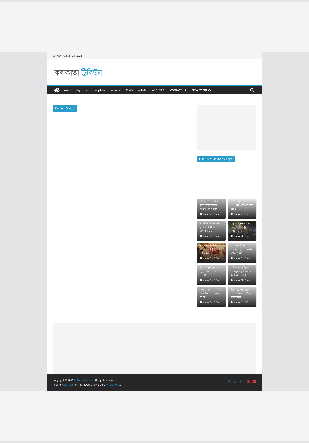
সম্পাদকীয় (142, 90)
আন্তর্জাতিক (100, 90)
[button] (119, 90)
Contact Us (178, 90)
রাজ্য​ (78, 90)
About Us (158, 90)
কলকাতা (67, 90)
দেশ (87, 90)
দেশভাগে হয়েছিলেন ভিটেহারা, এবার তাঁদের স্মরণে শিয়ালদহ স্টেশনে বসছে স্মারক (241, 291)
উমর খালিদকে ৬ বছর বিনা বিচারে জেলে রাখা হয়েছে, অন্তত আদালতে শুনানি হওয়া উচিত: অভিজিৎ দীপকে (211, 289)
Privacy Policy (201, 90)
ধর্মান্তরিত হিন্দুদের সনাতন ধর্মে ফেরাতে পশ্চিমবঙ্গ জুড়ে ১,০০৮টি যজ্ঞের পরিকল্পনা (241, 247)
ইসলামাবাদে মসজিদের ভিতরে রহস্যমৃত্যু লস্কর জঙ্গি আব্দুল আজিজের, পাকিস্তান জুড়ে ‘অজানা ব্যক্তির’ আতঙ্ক (241, 267)
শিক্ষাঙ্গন (129, 90)
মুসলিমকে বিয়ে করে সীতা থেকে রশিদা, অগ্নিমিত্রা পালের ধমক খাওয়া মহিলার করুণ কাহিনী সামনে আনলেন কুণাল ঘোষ (211, 201)
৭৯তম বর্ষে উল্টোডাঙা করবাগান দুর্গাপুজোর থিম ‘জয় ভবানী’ (210, 249)
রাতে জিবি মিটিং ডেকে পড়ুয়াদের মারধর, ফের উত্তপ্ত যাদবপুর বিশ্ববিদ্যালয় (240, 225)
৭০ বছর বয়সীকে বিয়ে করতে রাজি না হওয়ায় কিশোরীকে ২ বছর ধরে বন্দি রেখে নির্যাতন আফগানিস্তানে (209, 223)
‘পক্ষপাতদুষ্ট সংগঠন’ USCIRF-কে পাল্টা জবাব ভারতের (242, 205)
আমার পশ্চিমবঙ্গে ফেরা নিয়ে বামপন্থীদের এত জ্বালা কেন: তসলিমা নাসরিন (209, 269)
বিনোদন (114, 90)
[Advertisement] (107, 27)
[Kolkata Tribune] (57, 90)
